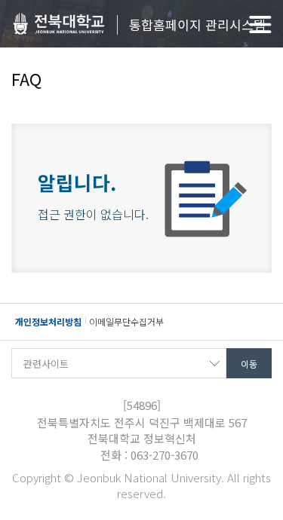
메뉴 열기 (260, 24)
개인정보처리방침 (48, 321)
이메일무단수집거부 (126, 321)
